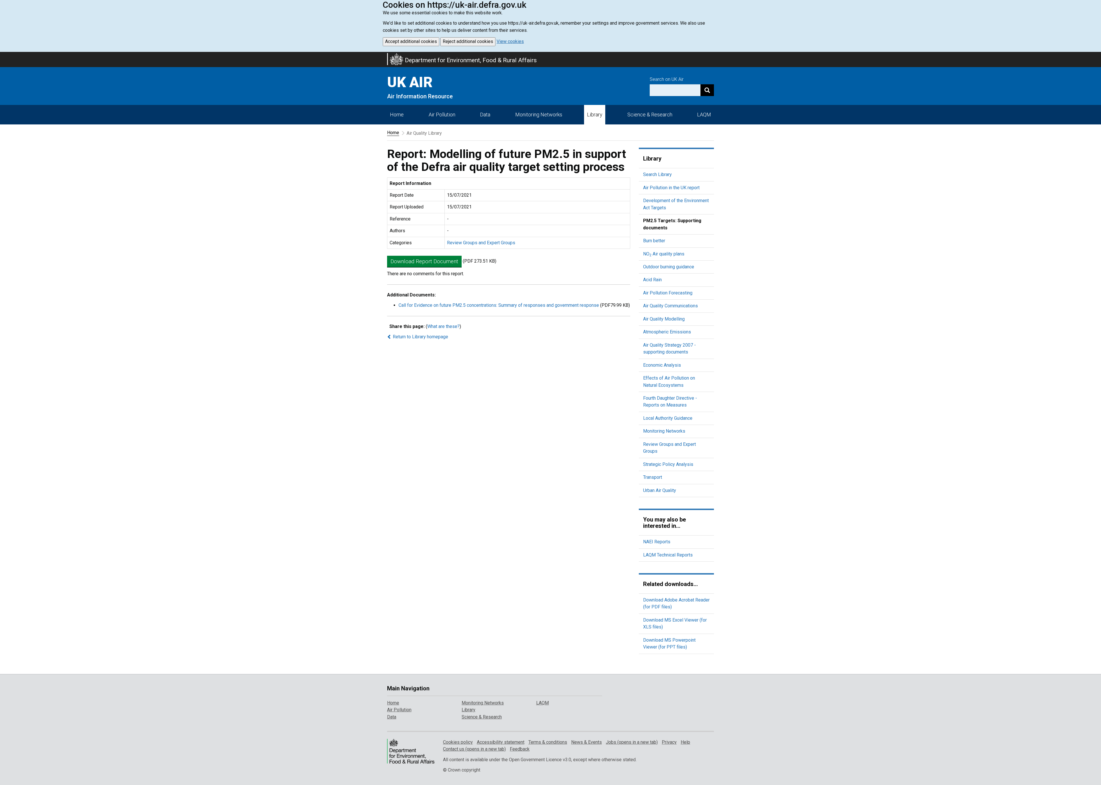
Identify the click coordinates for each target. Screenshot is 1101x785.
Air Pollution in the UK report (671, 187)
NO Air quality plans (663, 254)
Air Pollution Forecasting (667, 293)
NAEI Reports (656, 541)
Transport (652, 477)
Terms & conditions (547, 742)
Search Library (657, 174)
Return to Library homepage (420, 336)
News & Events (586, 742)
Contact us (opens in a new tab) (474, 749)
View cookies (510, 41)
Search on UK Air (667, 79)
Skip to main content (3, 55)
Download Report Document (424, 261)
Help (685, 742)
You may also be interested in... (664, 522)
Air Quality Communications (670, 305)
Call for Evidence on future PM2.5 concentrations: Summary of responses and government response (499, 305)
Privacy (669, 742)
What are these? (443, 326)
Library (594, 115)
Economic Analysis (662, 365)
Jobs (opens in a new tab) (632, 742)
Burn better (654, 240)
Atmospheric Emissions (667, 332)
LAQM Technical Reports (668, 555)
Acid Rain (652, 279)
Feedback (520, 749)
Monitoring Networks (664, 431)
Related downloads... (670, 584)
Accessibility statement (500, 742)
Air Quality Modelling (664, 319)
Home (397, 115)
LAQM (704, 115)
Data (485, 115)
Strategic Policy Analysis (668, 464)
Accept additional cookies (411, 41)
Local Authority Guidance (667, 418)
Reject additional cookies (468, 41)
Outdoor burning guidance (668, 267)
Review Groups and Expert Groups (481, 242)
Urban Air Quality (659, 490)
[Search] (707, 90)
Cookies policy (458, 742)
